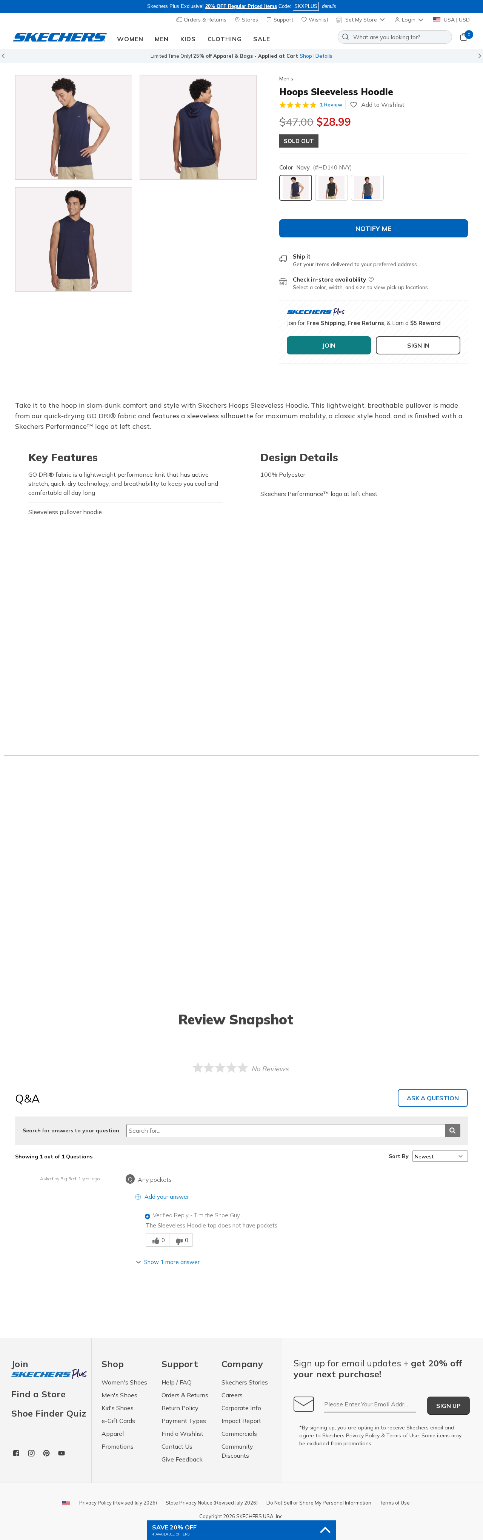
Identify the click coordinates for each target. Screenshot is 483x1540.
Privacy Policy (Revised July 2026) (118, 1503)
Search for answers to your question (71, 1130)
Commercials (239, 1433)
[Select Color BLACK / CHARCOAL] (367, 188)
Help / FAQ (177, 1382)
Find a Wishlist (182, 1433)
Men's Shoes (119, 1395)
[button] (409, 19)
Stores (249, 19)
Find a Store (38, 1393)
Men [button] (162, 39)
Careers (232, 1395)
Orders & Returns (204, 19)
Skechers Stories (245, 1382)
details (329, 6)
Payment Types (184, 1420)
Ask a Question (433, 1098)
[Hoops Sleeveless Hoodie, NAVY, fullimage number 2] (73, 239)
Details (323, 56)
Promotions (118, 1446)
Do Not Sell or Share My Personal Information (318, 1503)
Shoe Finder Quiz (48, 1413)
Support (282, 19)
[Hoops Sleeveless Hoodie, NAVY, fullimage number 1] (198, 127)
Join (19, 1364)
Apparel (113, 1433)
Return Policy (180, 1408)
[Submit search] (452, 1130)
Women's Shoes (124, 1382)
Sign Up (448, 1405)
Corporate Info (241, 1408)
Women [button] (130, 39)
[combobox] (395, 37)
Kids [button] (188, 39)
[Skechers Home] (60, 37)
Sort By (399, 1156)
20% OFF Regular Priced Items (241, 6)
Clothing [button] (225, 39)
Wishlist (317, 19)
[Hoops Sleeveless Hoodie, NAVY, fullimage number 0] (73, 127)
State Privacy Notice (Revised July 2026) (212, 1503)
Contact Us (177, 1446)
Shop (306, 56)
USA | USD (456, 19)
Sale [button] (261, 39)
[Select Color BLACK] (331, 188)
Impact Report (241, 1420)
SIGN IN (418, 345)
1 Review (331, 104)
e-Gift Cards (118, 1420)
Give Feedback (182, 1459)
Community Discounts (237, 1451)
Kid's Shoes (118, 1408)
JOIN (328, 345)
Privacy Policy (363, 1435)
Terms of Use (402, 1435)
